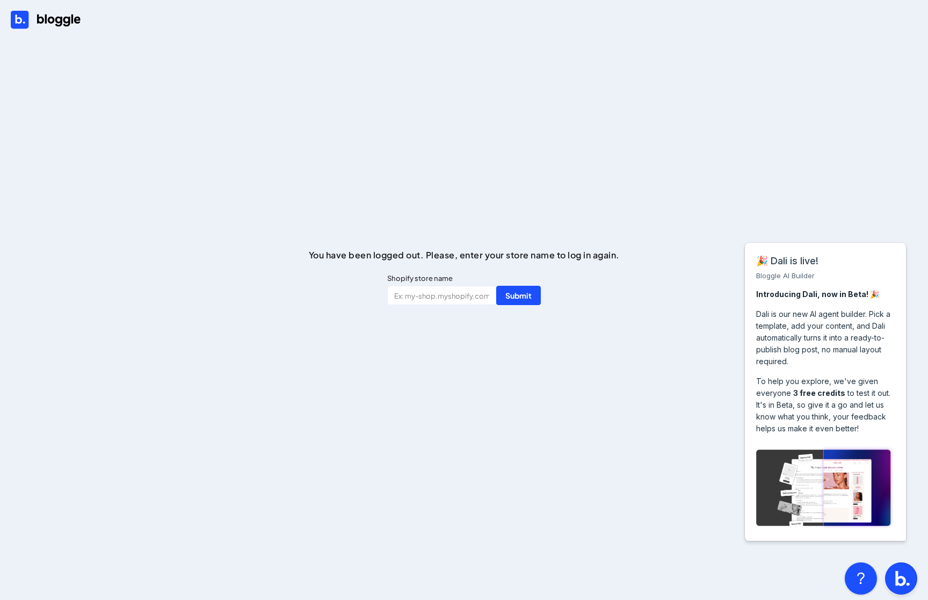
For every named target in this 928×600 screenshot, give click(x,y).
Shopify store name (420, 278)
